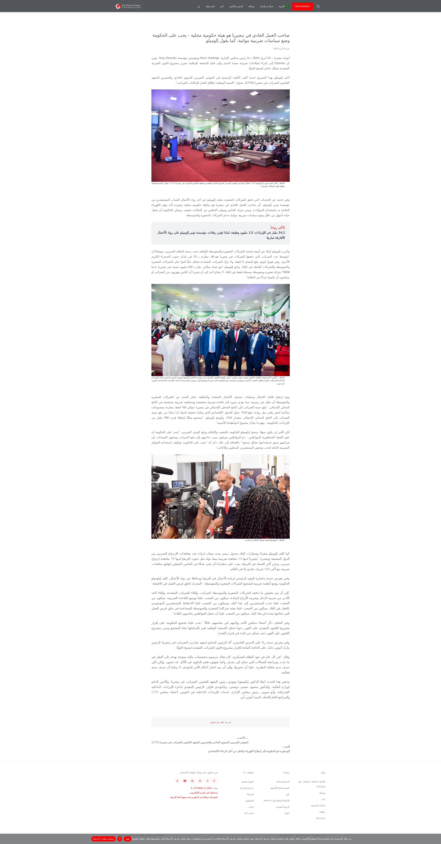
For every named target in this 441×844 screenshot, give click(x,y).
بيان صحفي (214, 722)
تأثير (222, 6)
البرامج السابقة (282, 781)
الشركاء (250, 794)
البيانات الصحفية (318, 805)
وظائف (322, 812)
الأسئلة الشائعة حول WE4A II (276, 800)
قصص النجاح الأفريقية (279, 788)
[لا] (436, 839)
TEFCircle (320, 818)
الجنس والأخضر (236, 6)
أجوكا (287, 813)
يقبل (127, 838)
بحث (323, 799)
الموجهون (249, 800)
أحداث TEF (249, 813)
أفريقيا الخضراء (282, 807)
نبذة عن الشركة (247, 788)
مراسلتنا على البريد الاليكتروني (203, 792)
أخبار (222, 722)
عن (198, 6)
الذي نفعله (210, 6)
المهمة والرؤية (247, 781)
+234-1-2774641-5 (201, 788)
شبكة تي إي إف (267, 6)
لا (119, 838)
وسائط (251, 6)
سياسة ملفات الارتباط (103, 838)
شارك (251, 807)
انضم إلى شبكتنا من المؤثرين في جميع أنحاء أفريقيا (194, 797)
